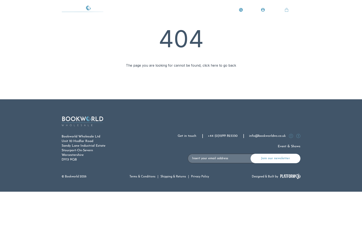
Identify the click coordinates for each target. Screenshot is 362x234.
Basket (295, 10)
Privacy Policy (200, 176)
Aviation (147, 10)
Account (272, 10)
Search (249, 10)
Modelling (187, 10)
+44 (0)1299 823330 (223, 136)
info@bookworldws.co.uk (267, 136)
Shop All (226, 10)
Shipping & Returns (173, 176)
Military (208, 10)
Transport (127, 10)
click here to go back (219, 65)
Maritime (167, 10)
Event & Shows (289, 146)
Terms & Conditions (142, 176)
